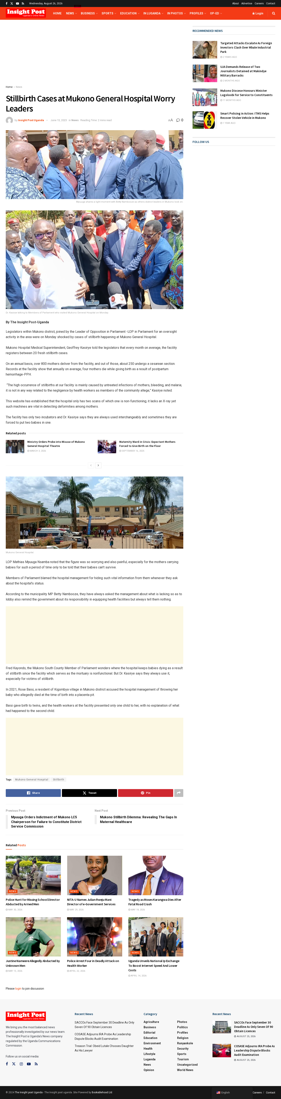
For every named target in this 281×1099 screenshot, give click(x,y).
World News (185, 1070)
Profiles (196, 13)
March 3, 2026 (37, 451)
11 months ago (231, 100)
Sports (107, 13)
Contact (270, 3)
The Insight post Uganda (29, 1092)
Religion (182, 1038)
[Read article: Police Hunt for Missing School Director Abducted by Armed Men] (33, 875)
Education (128, 13)
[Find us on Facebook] (6, 3)
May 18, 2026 (137, 909)
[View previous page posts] (91, 465)
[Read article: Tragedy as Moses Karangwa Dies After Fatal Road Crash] (155, 875)
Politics (182, 1027)
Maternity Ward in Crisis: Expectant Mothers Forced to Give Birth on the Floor (147, 444)
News (71, 11)
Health (148, 1048)
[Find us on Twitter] (11, 3)
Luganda (150, 1059)
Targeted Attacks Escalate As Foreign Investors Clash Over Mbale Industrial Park (246, 47)
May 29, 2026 (76, 909)
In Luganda (151, 13)
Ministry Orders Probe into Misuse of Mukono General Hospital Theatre (56, 444)
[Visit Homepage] (26, 13)
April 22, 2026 (77, 971)
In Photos (175, 13)
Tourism (183, 1059)
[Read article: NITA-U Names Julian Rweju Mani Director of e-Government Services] (94, 875)
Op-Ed (214, 13)
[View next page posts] (98, 465)
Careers (259, 3)
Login (259, 13)
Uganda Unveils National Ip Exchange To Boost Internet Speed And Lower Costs (153, 965)
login (18, 988)
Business (88, 13)
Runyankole (185, 1043)
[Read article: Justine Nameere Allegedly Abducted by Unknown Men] (33, 936)
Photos (182, 1022)
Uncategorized (187, 1064)
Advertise (246, 3)
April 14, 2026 (138, 975)
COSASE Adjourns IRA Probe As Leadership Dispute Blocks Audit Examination (254, 1050)
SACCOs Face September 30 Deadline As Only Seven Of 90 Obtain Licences (253, 1026)
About (235, 3)
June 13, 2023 (59, 120)
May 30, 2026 (15, 909)
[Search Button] (273, 13)
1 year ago (229, 123)
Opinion (149, 1070)
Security (182, 1048)
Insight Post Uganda (31, 120)
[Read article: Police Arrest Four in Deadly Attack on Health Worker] (94, 936)
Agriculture (151, 1022)
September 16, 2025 (132, 451)
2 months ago (231, 80)
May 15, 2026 (15, 971)
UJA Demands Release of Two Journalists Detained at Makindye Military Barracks (243, 71)
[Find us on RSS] (23, 3)
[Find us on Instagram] (21, 1064)
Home (57, 13)
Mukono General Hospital (31, 779)
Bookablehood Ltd (102, 1092)
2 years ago (229, 57)
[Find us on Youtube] (17, 3)
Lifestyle (149, 1054)
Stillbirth (58, 779)
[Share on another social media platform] (178, 793)
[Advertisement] (94, 56)
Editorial (149, 1032)
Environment (152, 1043)
